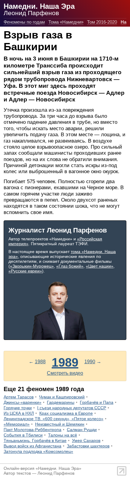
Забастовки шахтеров (88, 445)
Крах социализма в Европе (66, 413)
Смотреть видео (65, 373)
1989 (65, 362)
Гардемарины (60, 402)
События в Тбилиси (23, 435)
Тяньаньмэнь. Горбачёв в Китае (35, 440)
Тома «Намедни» (65, 22)
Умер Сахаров (86, 440)
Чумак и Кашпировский (62, 396)
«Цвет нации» (99, 266)
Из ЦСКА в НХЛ (19, 413)
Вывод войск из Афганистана (32, 445)
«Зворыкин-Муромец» (32, 266)
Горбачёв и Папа (96, 402)
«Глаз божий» (69, 266)
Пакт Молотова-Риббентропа (32, 429)
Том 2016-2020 (102, 22)
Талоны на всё (62, 435)
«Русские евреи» (25, 271)
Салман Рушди (82, 429)
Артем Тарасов (19, 396)
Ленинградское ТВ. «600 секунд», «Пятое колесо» (53, 418)
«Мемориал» (17, 424)
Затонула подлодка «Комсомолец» (38, 451)
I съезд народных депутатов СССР (71, 407)
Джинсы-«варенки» (22, 402)
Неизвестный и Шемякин (59, 424)
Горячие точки (18, 407)
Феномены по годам (24, 22)
